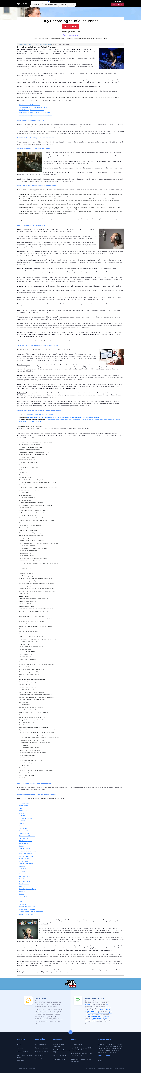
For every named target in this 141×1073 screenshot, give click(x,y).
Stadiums (21, 894)
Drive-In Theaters (24, 833)
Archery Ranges (23, 805)
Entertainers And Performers (27, 836)
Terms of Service (22, 1068)
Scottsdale (105, 1016)
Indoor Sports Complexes (26, 856)
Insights (64, 5)
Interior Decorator (24, 858)
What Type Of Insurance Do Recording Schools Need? (34, 112)
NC (110, 1048)
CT (111, 1044)
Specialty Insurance (41, 1051)
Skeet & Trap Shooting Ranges (27, 889)
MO (102, 1048)
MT (107, 1048)
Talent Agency (23, 896)
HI (102, 1061)
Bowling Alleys (23, 820)
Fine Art (21, 846)
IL (102, 1046)
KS (107, 1046)
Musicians (22, 866)
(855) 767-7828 (71, 35)
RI (116, 1050)
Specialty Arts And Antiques (27, 909)
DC (113, 1044)
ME (119, 1046)
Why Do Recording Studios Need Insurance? (31, 110)
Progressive (93, 1016)
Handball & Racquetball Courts (27, 851)
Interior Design (23, 861)
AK (99, 1061)
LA (111, 1046)
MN (99, 1048)
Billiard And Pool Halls (25, 818)
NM (101, 1050)
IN (104, 1046)
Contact (20, 1048)
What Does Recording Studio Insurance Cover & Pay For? (35, 115)
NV (118, 1048)
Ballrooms (22, 815)
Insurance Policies (50, 5)
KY (109, 1046)
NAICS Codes (39, 1055)
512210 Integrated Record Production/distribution (60, 417)
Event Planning (23, 838)
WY (120, 1052)
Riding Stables (23, 879)
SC (119, 1050)
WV (116, 1052)
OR (112, 1050)
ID (99, 1046)
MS (105, 1048)
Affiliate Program (22, 1051)
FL (118, 1044)
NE (115, 1048)
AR (101, 1044)
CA (106, 1044)
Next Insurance (103, 1013)
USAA (93, 1020)
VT (108, 1052)
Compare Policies (76, 1044)
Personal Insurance (41, 1048)
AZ (103, 1044)
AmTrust (87, 1004)
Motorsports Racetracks (26, 863)
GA (121, 1044)
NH (120, 1048)
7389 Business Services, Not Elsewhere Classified (39, 414)
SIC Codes (38, 1059)
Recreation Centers (24, 876)
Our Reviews (21, 1061)
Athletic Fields (23, 810)
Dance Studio (23, 828)
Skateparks (22, 886)
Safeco (99, 1016)
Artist (20, 808)
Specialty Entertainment (26, 914)
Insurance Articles (59, 1059)
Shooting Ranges (24, 884)
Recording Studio (24, 874)
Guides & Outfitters (24, 848)
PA (114, 1050)
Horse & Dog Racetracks (26, 853)
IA (101, 1046)
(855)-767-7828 (119, 1)
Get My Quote (117, 4)
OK (109, 1050)
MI (121, 1046)
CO (109, 1044)
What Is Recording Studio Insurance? (29, 105)
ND (113, 1048)
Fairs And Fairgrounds (25, 841)
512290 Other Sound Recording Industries (87, 417)
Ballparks (21, 813)
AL (99, 1044)
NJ (99, 1050)
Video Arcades (23, 904)
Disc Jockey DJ (23, 831)
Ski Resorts (22, 891)
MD (116, 1046)
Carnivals (21, 823)
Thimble (104, 1018)
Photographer (23, 871)
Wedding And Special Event (27, 906)
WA (111, 1052)
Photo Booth (22, 868)
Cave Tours (22, 826)
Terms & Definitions (59, 1055)
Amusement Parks (24, 803)
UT (103, 1052)
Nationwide (94, 1013)
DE (116, 1044)
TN (99, 1052)
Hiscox (108, 1009)
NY (104, 1050)
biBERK (108, 1004)
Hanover (103, 1009)
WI (113, 1052)
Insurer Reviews (40, 1044)
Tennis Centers (23, 899)
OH (107, 1050)
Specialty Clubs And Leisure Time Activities (31, 911)
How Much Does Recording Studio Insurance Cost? (33, 107)
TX (101, 1052)
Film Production (23, 843)
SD (121, 1050)
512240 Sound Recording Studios (36, 417)
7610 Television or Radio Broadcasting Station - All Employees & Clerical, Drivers (68, 419)
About (72, 5)
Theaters (21, 901)
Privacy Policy (33, 1068)
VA (106, 1052)
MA (114, 1046)
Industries (35, 5)
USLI (97, 1020)
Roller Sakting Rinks (24, 881)
